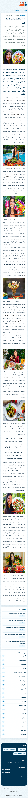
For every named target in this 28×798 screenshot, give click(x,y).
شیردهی (14, 697)
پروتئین (13, 315)
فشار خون (14, 685)
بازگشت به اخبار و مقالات (21, 11)
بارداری (14, 693)
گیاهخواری (14, 734)
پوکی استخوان (14, 705)
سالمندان (14, 726)
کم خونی (14, 689)
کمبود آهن (7, 315)
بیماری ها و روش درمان (14, 673)
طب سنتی (14, 730)
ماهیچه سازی (17, 321)
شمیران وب (9, 795)
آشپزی (14, 656)
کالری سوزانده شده (8, 378)
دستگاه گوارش (9, 177)
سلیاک (14, 710)
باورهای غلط (14, 681)
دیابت (14, 668)
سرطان (14, 718)
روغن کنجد (10, 253)
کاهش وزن (22, 101)
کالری (4, 335)
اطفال (14, 722)
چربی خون (14, 701)
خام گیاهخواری (15, 115)
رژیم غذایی (9, 101)
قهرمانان (14, 664)
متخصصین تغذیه (20, 98)
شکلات (23, 275)
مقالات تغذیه (14, 660)
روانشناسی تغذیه (14, 677)
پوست (13, 174)
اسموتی (20, 438)
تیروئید (14, 714)
